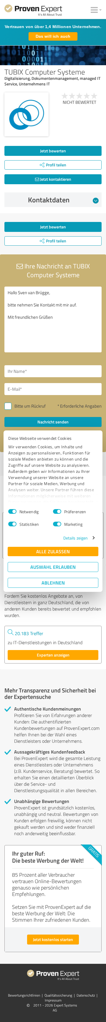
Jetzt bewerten (53, 151)
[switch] (57, 511)
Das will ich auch (53, 36)
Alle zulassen (53, 551)
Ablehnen (53, 582)
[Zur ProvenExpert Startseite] (33, 11)
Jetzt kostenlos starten (53, 939)
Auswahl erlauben (53, 566)
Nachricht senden (53, 422)
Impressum (53, 1000)
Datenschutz (86, 995)
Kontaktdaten (48, 200)
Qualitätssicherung (58, 995)
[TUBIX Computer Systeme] (26, 114)
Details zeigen (75, 538)
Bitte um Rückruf (30, 406)
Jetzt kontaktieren (55, 179)
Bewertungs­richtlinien (24, 995)
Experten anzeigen (53, 655)
